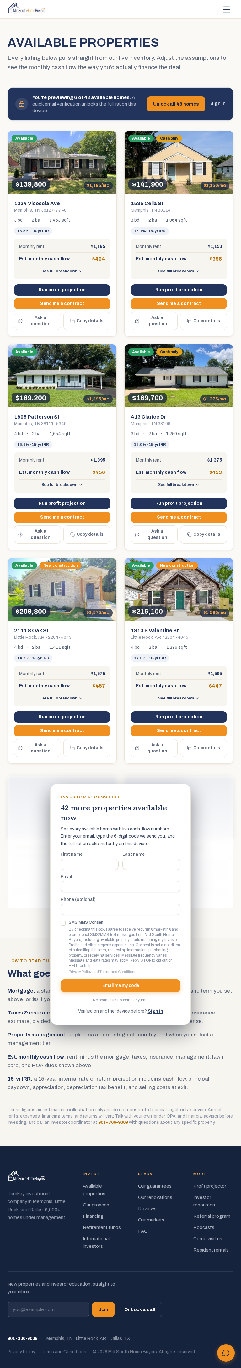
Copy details (90, 320)
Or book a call (139, 1309)
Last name (133, 854)
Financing (93, 1216)
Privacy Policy (80, 971)
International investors (96, 1242)
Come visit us (207, 1238)
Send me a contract (62, 303)
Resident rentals (211, 1249)
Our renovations (155, 1197)
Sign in (218, 103)
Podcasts (203, 1227)
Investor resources (204, 1201)
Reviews (147, 1208)
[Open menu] (226, 9)
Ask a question (41, 320)
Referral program (211, 1216)
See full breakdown (59, 271)
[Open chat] (226, 1353)
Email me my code (120, 985)
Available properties (94, 1190)
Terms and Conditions (117, 971)
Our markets (151, 1219)
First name (72, 854)
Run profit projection (62, 289)
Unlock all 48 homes (176, 103)
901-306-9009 (113, 1122)
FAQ (143, 1231)
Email (66, 877)
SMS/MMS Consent (87, 922)
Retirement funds (102, 1227)
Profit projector (209, 1186)
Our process (96, 1204)
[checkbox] (63, 923)
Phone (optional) (78, 899)
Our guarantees (155, 1186)
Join (103, 1309)
